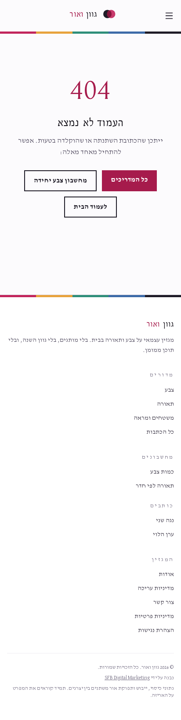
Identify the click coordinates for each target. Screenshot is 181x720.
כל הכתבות (160, 432)
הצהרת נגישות (156, 630)
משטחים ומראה (154, 418)
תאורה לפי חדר (155, 486)
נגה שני (165, 520)
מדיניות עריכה (156, 588)
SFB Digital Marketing (127, 678)
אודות (166, 574)
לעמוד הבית (90, 207)
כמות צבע (162, 472)
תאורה (165, 404)
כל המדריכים (129, 179)
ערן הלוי (163, 534)
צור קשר (163, 602)
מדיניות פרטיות (154, 616)
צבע (169, 390)
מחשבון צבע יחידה (60, 180)
